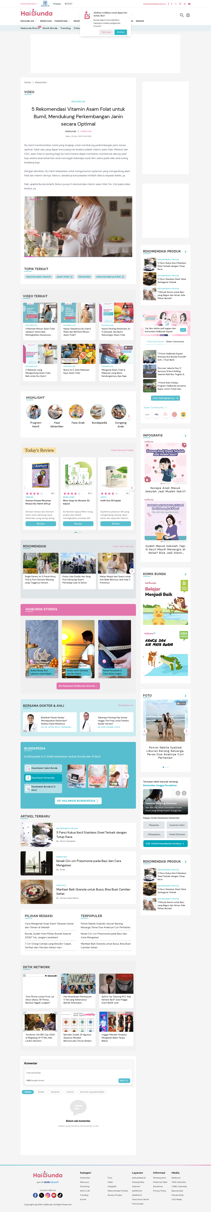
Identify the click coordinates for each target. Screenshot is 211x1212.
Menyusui (84, 1182)
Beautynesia (177, 1191)
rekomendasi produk (108, 276)
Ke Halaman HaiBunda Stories (77, 686)
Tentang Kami (159, 1178)
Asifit (103, 497)
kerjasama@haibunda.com (154, 3)
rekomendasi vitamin (38, 276)
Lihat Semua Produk (122, 450)
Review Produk (115, 1195)
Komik (83, 1199)
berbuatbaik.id (139, 1178)
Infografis (112, 1186)
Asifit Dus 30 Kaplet (110, 500)
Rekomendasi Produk (118, 1191)
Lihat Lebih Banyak (123, 546)
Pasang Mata (138, 1182)
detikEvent (137, 1191)
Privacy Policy (159, 1191)
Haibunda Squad (155, 341)
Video (77, 28)
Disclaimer (158, 1186)
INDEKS (140, 21)
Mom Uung (69, 497)
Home (27, 82)
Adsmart (136, 1186)
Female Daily (178, 1195)
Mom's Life (85, 1191)
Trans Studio (137, 1204)
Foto (110, 1178)
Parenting (84, 1186)
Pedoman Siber (160, 1182)
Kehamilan (41, 82)
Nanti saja (106, 32)
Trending (66, 28)
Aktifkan (120, 32)
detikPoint (137, 1195)
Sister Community (175, 341)
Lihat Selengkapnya (163, 398)
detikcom (176, 1178)
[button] (129, 416)
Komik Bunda (50, 28)
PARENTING (61, 21)
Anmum (29, 497)
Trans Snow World (140, 1199)
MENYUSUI (46, 21)
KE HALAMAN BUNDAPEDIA (76, 800)
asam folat (63, 276)
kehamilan (84, 276)
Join (183, 330)
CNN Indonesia (179, 1182)
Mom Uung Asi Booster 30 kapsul (76, 502)
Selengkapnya (125, 705)
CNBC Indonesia (179, 1186)
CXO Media (177, 1199)
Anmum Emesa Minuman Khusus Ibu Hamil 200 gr (38, 502)
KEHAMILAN (27, 21)
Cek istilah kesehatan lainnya (164, 843)
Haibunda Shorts (30, 28)
